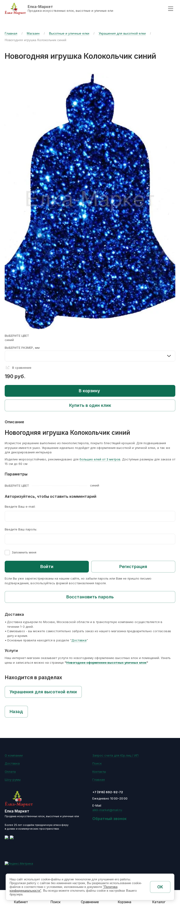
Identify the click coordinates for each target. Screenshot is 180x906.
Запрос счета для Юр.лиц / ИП (115, 755)
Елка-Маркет (40, 6)
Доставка (78, 640)
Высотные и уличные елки (69, 33)
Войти (46, 566)
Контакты (99, 771)
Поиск (97, 763)
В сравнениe (21, 367)
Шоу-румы (13, 779)
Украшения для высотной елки (122, 33)
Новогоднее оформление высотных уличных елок (106, 662)
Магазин (33, 33)
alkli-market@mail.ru (107, 810)
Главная (11, 33)
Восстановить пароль (90, 596)
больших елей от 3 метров (99, 459)
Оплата (10, 771)
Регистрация (133, 566)
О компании (14, 755)
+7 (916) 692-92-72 (107, 792)
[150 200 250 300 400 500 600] (90, 356)
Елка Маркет (17, 811)
